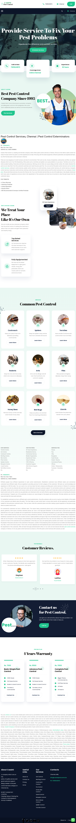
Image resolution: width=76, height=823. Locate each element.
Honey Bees (13, 409)
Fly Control (39, 787)
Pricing (24, 782)
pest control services (69, 526)
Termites (63, 330)
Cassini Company (9, 727)
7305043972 (48, 4)
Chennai (61, 4)
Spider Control (40, 805)
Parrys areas (66, 744)
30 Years (65, 67)
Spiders (38, 330)
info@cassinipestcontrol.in (58, 777)
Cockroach (12, 330)
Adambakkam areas (58, 730)
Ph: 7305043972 (55, 781)
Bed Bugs (38, 410)
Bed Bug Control (40, 779)
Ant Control (39, 777)
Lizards (63, 409)
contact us (8, 714)
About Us (25, 777)
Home (24, 785)
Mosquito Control (41, 797)
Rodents (12, 371)
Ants (38, 371)
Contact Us (26, 779)
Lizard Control (40, 794)
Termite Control (40, 807)
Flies (63, 371)
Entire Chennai (35, 73)
